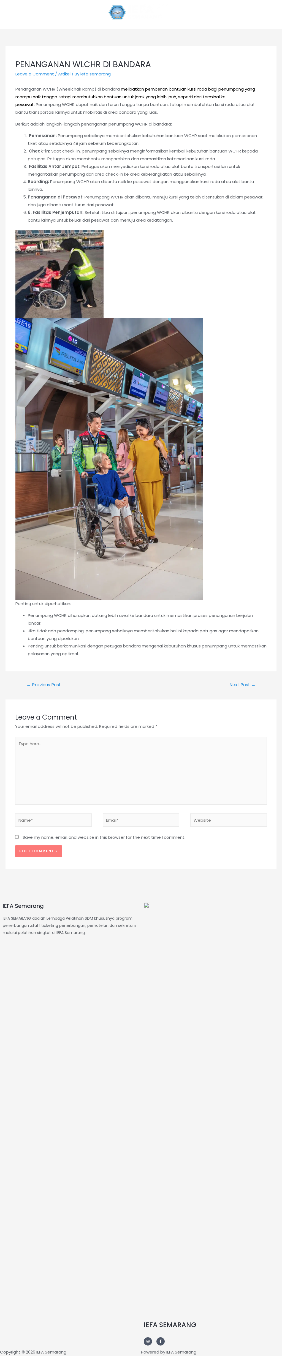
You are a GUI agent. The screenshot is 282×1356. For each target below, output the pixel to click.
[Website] (228, 821)
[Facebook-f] (160, 1341)
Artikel (64, 74)
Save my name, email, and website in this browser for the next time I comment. (104, 837)
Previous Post (43, 685)
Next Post (242, 685)
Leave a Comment (34, 74)
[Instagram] (148, 1341)
